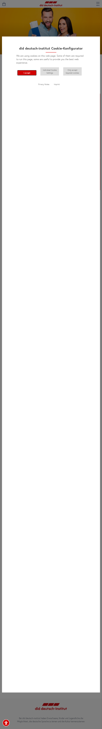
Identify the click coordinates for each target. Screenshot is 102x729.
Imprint (57, 84)
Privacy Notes (43, 84)
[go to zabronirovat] (4, 4)
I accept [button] (27, 73)
